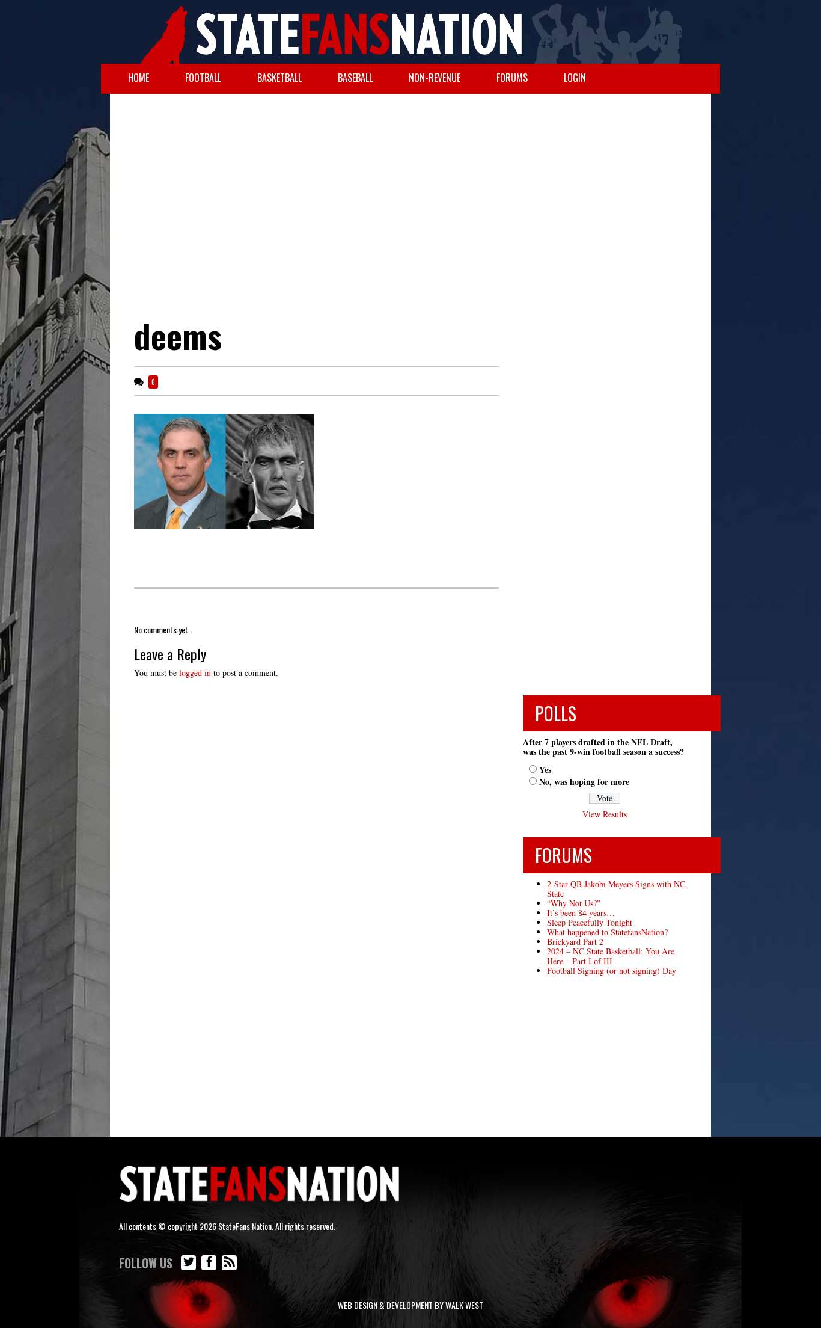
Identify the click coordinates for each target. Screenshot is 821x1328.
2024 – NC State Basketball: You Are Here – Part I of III (610, 956)
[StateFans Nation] (410, 32)
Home (138, 77)
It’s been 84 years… (581, 912)
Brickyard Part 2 (575, 941)
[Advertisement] (410, 190)
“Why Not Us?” (573, 903)
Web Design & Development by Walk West (410, 1305)
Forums (512, 77)
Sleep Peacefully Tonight (589, 922)
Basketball (279, 77)
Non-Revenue (434, 77)
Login (575, 77)
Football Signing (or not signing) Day (611, 970)
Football (203, 77)
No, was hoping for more (584, 781)
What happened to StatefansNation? (607, 932)
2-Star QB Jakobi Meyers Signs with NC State (616, 888)
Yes (545, 769)
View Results (604, 814)
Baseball (355, 77)
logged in (195, 672)
